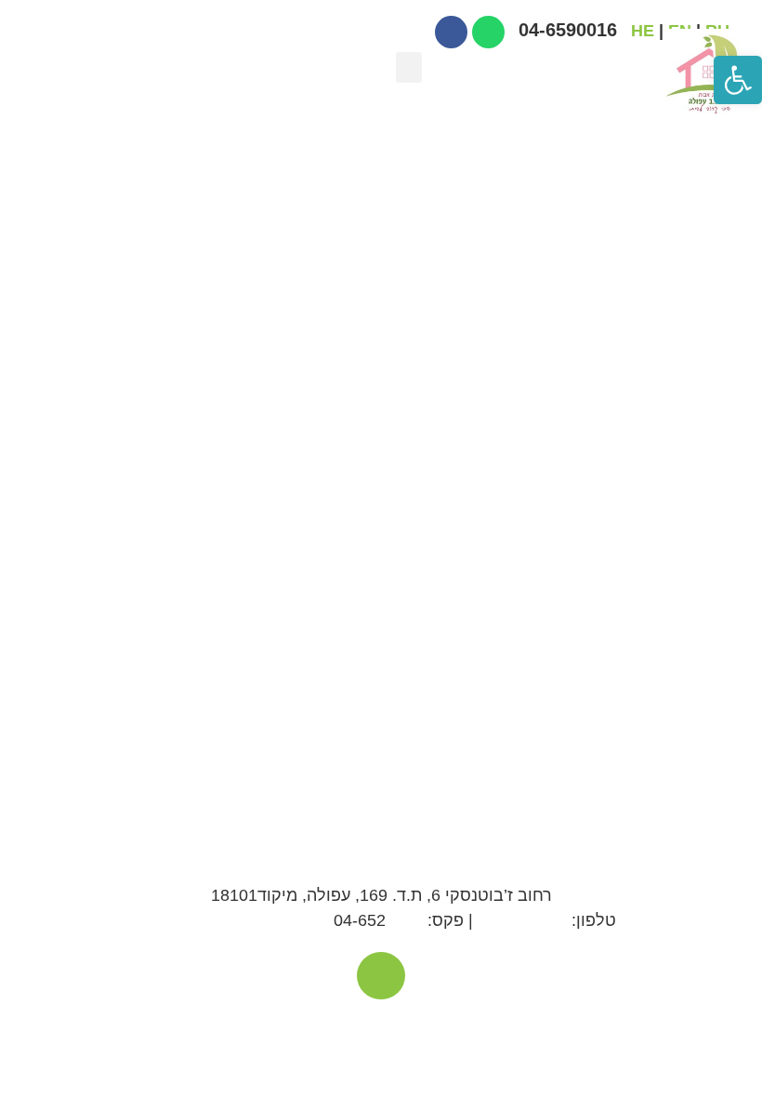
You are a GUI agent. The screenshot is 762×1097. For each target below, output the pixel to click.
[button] (409, 67)
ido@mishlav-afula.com (233, 920)
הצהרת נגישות (223, 1027)
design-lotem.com (326, 1027)
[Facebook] (380, 975)
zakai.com (485, 1027)
